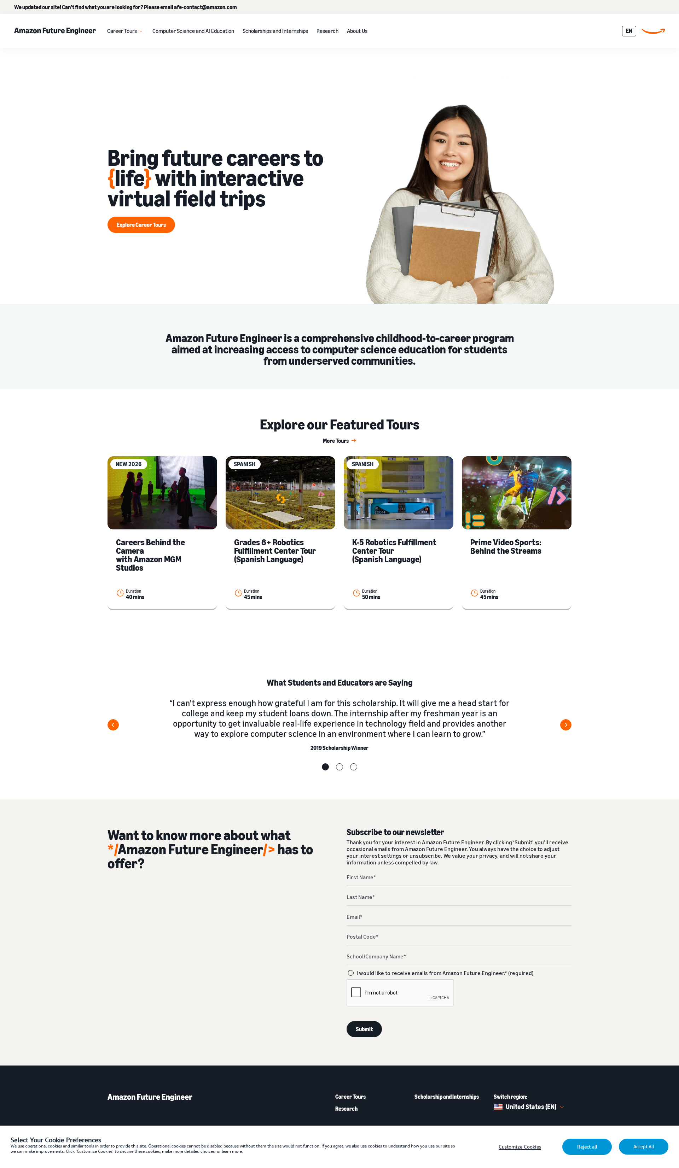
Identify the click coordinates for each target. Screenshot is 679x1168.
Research (327, 30)
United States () (531, 1106)
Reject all (587, 1147)
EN (629, 30)
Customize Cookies (520, 1147)
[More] (141, 31)
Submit (364, 1029)
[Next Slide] (565, 724)
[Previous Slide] (113, 724)
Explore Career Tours (141, 224)
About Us (357, 30)
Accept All (643, 1147)
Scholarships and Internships (275, 30)
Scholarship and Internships (446, 1096)
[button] (325, 767)
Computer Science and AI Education (193, 30)
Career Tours (122, 30)
